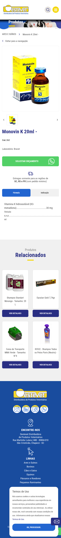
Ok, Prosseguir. (34, 527)
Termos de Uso (18, 519)
